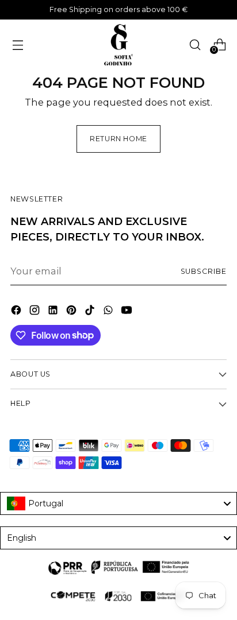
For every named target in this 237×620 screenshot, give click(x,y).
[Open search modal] (195, 44)
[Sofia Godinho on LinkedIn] (54, 311)
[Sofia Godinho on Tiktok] (91, 311)
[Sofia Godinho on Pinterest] (72, 311)
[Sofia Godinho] (118, 44)
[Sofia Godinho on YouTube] (128, 311)
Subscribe (204, 271)
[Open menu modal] (17, 44)
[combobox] (118, 503)
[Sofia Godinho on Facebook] (17, 311)
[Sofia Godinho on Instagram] (36, 311)
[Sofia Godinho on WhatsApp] (109, 311)
